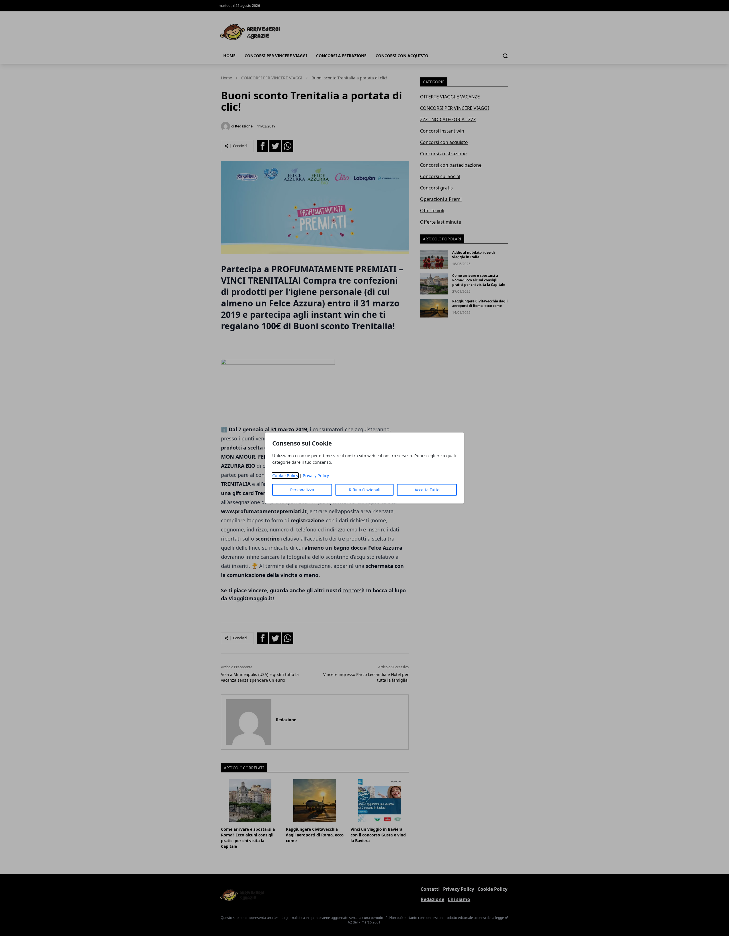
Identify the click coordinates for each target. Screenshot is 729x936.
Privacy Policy (316, 475)
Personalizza (302, 489)
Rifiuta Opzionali (364, 489)
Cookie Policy (285, 475)
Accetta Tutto (427, 489)
